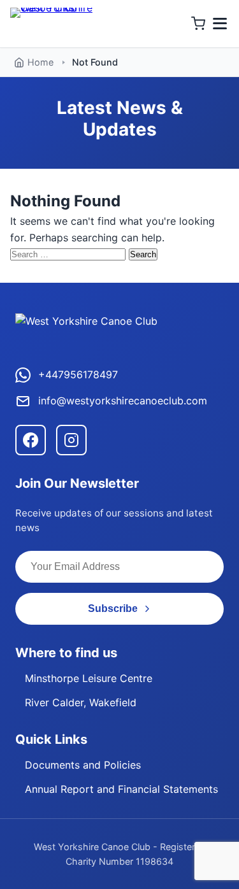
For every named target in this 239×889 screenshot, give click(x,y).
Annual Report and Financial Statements (121, 789)
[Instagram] (71, 440)
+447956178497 (78, 374)
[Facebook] (30, 440)
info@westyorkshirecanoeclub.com (122, 400)
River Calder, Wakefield (80, 702)
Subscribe (113, 608)
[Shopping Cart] (198, 23)
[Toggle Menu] (220, 23)
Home (40, 62)
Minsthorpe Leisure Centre (88, 678)
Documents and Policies (83, 764)
